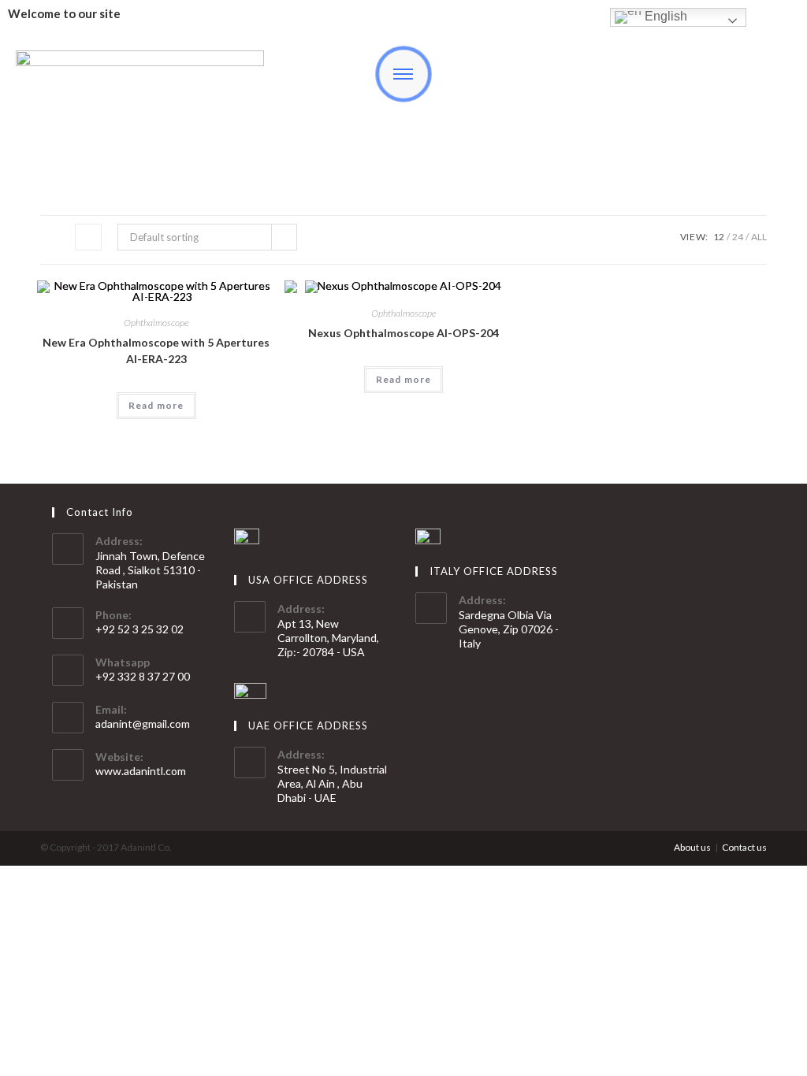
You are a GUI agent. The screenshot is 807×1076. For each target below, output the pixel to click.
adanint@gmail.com (142, 723)
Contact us (744, 847)
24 (737, 237)
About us (692, 847)
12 (718, 237)
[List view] (88, 237)
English (664, 16)
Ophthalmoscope (156, 322)
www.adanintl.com (140, 770)
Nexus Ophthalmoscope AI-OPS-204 (403, 332)
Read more (156, 405)
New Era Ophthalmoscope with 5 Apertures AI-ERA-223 (156, 350)
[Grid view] (53, 237)
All (759, 237)
